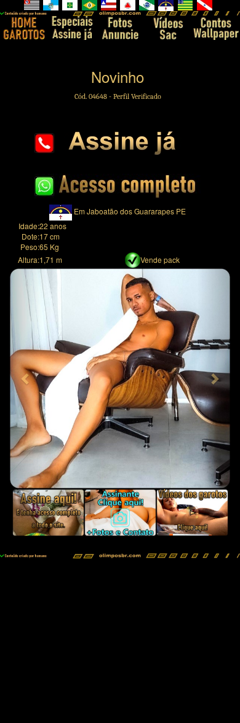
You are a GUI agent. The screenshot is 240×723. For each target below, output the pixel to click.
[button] (25, 378)
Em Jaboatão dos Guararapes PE (130, 211)
